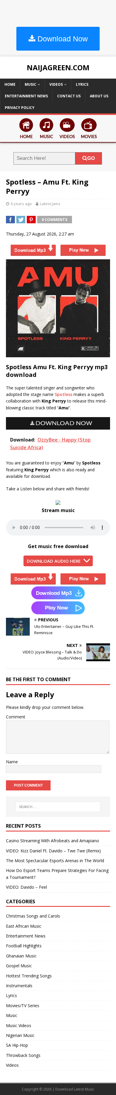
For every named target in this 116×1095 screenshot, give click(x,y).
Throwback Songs (23, 1055)
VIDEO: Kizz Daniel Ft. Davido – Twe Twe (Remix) (53, 851)
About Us (99, 96)
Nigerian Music (20, 1035)
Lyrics (82, 84)
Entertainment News (26, 96)
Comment (15, 717)
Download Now (61, 39)
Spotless (63, 394)
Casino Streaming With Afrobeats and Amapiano (52, 840)
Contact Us (69, 96)
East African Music (23, 926)
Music (30, 84)
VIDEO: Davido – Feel (26, 887)
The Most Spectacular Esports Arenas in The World (55, 860)
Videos (56, 84)
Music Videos (18, 1025)
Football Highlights (24, 946)
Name (12, 762)
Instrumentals (19, 985)
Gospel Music (19, 965)
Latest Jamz (50, 203)
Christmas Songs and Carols (33, 916)
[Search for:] (58, 807)
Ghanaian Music (21, 956)
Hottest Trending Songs (29, 976)
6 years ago (21, 203)
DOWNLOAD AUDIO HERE (54, 561)
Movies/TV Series (22, 1005)
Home (9, 84)
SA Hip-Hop (17, 1045)
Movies (89, 137)
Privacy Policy (20, 107)
